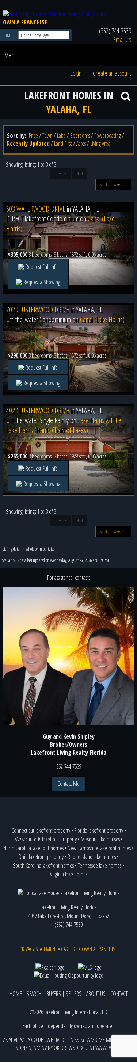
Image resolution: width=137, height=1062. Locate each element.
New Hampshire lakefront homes (99, 848)
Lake (61, 136)
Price (33, 136)
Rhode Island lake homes (92, 857)
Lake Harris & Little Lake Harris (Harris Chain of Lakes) (63, 425)
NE (24, 1048)
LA (87, 1040)
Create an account (112, 73)
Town (47, 136)
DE (40, 1040)
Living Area (100, 144)
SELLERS (73, 994)
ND (18, 1048)
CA (27, 1040)
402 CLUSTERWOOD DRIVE (37, 410)
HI (53, 1040)
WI (105, 1048)
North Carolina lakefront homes (33, 848)
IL (66, 1040)
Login (76, 73)
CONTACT (119, 994)
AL (11, 1040)
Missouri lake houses (100, 839)
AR (16, 1040)
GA (47, 1040)
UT (86, 1048)
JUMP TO (10, 35)
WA (98, 1048)
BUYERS (53, 994)
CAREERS (69, 949)
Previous (60, 174)
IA (57, 1040)
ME (102, 1040)
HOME (15, 994)
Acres (81, 144)
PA (69, 1048)
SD (75, 1048)
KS (77, 1040)
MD (94, 1040)
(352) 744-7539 (115, 30)
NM (37, 1048)
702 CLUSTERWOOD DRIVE (37, 310)
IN (71, 1040)
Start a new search (113, 185)
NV (44, 1048)
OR (63, 1048)
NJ (30, 1048)
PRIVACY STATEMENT (38, 949)
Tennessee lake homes (99, 865)
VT (92, 1048)
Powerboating (107, 136)
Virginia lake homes (68, 874)
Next (79, 174)
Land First (63, 144)
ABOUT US (96, 994)
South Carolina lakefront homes (43, 865)
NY (50, 1048)
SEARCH (34, 994)
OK (56, 1048)
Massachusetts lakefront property (45, 839)
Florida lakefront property (98, 830)
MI (108, 1040)
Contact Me (68, 784)
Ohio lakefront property (41, 857)
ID (62, 1040)
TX (81, 1048)
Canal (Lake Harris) (102, 319)
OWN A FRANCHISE (25, 22)
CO (34, 1040)
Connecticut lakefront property (40, 830)
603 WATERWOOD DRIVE (35, 209)
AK (5, 1040)
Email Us (122, 39)
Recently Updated (28, 144)
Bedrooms (80, 136)
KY (82, 1040)
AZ (22, 1040)
